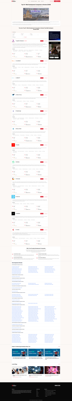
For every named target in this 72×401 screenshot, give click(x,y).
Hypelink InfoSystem (20, 40)
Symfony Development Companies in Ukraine (49, 335)
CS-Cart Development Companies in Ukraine (49, 294)
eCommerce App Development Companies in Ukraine (50, 316)
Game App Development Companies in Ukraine (32, 314)
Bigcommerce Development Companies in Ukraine (33, 294)
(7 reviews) (16, 192)
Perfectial (18, 178)
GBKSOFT (18, 77)
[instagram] (59, 385)
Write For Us (37, 396)
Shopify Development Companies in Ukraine (32, 295)
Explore (37, 391)
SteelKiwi (18, 213)
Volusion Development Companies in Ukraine (49, 295)
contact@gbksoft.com (28, 90)
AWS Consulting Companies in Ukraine (32, 283)
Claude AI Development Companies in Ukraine (32, 267)
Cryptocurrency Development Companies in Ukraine (17, 287)
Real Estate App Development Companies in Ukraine (33, 317)
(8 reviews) (16, 209)
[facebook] (55, 385)
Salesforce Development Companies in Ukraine (16, 327)
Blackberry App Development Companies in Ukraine (50, 306)
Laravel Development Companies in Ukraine (32, 335)
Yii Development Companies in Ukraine (15, 336)
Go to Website (45, 196)
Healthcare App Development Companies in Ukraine (50, 313)
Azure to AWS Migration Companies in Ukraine (16, 283)
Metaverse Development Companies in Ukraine (16, 303)
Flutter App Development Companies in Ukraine (49, 307)
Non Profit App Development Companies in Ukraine (50, 317)
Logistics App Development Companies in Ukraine (33, 316)
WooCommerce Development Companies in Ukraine (17, 296)
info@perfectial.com (28, 192)
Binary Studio (18, 128)
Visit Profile (42, 196)
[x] (56, 385)
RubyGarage (18, 110)
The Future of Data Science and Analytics (49, 391)
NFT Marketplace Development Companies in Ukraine (17, 324)
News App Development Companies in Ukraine (32, 315)
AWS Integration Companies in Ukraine (15, 284)
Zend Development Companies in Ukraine (32, 336)
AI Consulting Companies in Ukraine (15, 267)
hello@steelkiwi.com (28, 225)
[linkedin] (58, 385)
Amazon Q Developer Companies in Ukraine (49, 284)
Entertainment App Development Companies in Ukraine (50, 314)
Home (37, 390)
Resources (37, 392)
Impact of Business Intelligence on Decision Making (50, 392)
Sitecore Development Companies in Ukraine (32, 337)
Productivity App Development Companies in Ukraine (17, 316)
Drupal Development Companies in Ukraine (49, 336)
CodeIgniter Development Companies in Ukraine (49, 334)
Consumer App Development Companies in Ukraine (17, 315)
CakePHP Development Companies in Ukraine (32, 334)
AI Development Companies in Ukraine (15, 266)
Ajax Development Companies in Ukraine (49, 337)
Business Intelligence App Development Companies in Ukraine (18, 317)
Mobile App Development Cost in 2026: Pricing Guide (50, 390)
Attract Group (19, 94)
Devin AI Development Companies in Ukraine (16, 273)
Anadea (17, 144)
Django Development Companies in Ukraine (16, 335)
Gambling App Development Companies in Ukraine (49, 315)
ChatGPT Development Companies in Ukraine (32, 266)
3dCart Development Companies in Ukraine (16, 294)
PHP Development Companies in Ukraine (16, 334)
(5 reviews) (16, 225)
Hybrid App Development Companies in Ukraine (16, 307)
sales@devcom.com (28, 209)
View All (59, 346)
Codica (18, 229)
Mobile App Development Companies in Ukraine (16, 306)
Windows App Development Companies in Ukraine (33, 306)
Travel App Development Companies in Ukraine (16, 314)
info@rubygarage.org (28, 124)
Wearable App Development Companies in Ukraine (33, 307)
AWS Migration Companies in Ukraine (48, 283)
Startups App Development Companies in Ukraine (16, 313)
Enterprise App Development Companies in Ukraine (33, 313)
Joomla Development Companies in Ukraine (16, 337)
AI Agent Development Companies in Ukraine (49, 266)
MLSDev (17, 161)
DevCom (18, 196)
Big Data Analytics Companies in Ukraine (16, 276)
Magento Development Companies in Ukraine (16, 295)
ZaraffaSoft (18, 60)
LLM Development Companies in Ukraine (49, 267)
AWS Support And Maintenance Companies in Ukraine (33, 284)
